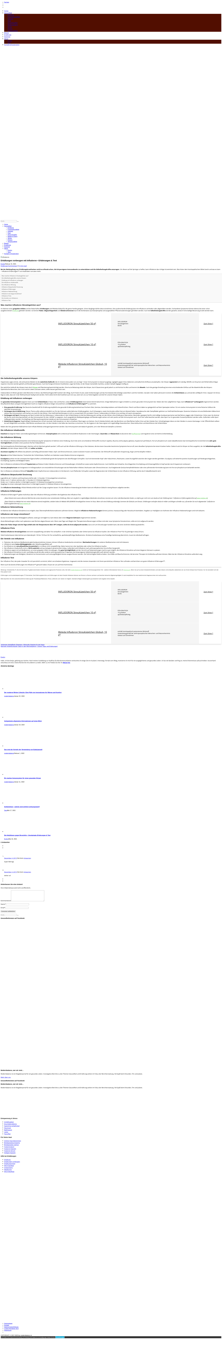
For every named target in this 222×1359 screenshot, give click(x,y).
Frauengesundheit (14, 17)
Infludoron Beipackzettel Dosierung (12, 287)
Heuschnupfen (13, 23)
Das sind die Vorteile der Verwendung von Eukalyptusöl (23, 749)
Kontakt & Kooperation (11, 45)
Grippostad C (8, 1168)
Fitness (10, 29)
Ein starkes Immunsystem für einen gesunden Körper (22, 778)
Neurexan (7, 1128)
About (6, 39)
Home (6, 11)
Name (3, 904)
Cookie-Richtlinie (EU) (11, 1329)
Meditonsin (8, 1170)
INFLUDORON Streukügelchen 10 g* (77, 344)
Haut (9, 21)
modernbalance (9, 696)
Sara (9, 43)
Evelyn (10, 41)
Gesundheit (8, 13)
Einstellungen (59, 1337)
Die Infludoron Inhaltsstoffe (10, 282)
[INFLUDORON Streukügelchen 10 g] (15, 354)
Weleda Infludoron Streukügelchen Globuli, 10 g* (82, 365)
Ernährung (7, 35)
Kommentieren (6, 901)
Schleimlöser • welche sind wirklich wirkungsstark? (22, 807)
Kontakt (6, 1325)
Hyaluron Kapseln (10, 1149)
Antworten (27, 858)
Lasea (6, 1132)
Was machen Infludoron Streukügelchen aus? (15, 276)
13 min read (22, 266)
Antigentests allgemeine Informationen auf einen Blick (23, 721)
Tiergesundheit (13, 31)
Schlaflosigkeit (9, 1122)
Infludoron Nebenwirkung (9, 291)
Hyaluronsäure (9, 1147)
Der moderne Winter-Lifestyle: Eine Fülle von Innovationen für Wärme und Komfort (33, 692)
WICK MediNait (9, 1172)
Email (3, 908)
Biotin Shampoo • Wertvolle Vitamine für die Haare (28, 645)
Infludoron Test (6, 300)
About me (66, 663)
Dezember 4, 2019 (10, 858)
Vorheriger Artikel (6, 645)
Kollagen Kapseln (10, 1153)
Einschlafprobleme (10, 1124)
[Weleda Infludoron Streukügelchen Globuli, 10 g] (15, 375)
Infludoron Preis (6, 296)
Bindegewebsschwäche (12, 1143)
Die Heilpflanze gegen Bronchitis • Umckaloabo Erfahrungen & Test (27, 835)
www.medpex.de (202, 498)
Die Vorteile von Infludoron (10, 298)
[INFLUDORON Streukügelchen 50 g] (15, 333)
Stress (10, 27)
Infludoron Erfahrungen (9, 289)
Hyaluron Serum (9, 1151)
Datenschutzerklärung (11, 1327)
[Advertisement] (111, 207)
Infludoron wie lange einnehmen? (12, 294)
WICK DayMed (9, 1166)
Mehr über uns (6, 1077)
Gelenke (10, 19)
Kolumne (7, 37)
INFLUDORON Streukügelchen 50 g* (77, 323)
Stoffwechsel (136, 434)
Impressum (127, 570)
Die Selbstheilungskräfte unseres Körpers (14, 278)
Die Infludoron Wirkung (9, 285)
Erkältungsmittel (9, 1164)
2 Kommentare (12, 266)
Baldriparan (8, 1130)
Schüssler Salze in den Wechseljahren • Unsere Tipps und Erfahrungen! (34, 646)
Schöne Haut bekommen (12, 1141)
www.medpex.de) (25, 503)
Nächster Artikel (6, 646)
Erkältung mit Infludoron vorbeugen (12, 280)
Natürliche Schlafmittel (12, 1126)
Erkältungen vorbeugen (12, 1162)
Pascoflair (7, 1134)
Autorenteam (8, 1323)
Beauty (6, 33)
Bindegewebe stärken (11, 1145)
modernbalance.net (76, 570)
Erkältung (11, 15)
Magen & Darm (13, 25)
